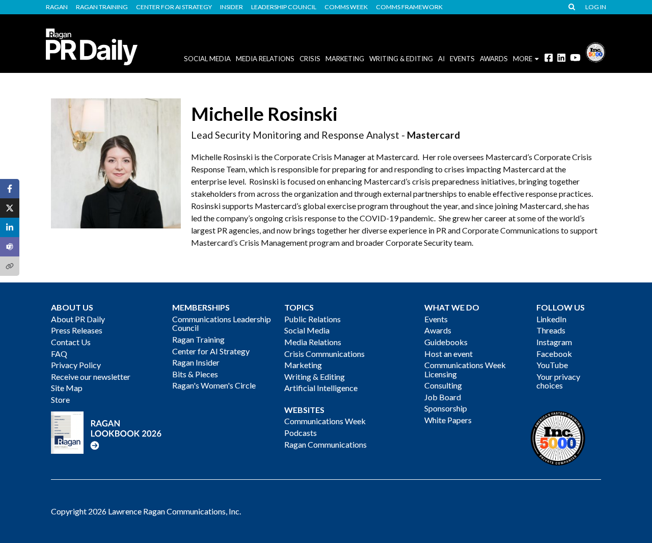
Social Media (207, 59)
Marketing (344, 59)
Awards (437, 330)
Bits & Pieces (195, 374)
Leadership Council (283, 7)
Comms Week (346, 7)
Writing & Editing (401, 59)
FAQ (59, 353)
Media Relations (265, 59)
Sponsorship (445, 408)
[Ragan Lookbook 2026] (106, 431)
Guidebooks (446, 342)
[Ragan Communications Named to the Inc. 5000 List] (595, 51)
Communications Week (325, 421)
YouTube (552, 365)
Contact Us (71, 342)
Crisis (310, 59)
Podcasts (300, 432)
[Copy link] (9, 266)
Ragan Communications (325, 444)
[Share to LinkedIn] (9, 227)
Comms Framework (409, 7)
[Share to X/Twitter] (9, 208)
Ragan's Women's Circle (214, 385)
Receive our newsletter (90, 376)
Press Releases (76, 330)
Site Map (67, 388)
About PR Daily (78, 319)
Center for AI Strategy (174, 7)
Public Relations (312, 319)
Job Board (442, 397)
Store (60, 399)
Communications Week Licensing (465, 369)
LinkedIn (551, 319)
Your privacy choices (558, 381)
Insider (231, 7)
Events (436, 319)
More (522, 59)
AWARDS (494, 59)
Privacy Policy (76, 365)
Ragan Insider (196, 362)
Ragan (57, 7)
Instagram (554, 342)
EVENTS (462, 59)
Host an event (448, 353)
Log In (595, 7)
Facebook (554, 353)
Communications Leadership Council (221, 323)
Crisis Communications (324, 353)
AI (441, 59)
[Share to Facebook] (9, 188)
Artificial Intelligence (321, 388)
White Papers (448, 420)
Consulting (443, 385)
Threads (550, 330)
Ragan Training (102, 7)
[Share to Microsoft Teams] (9, 246)
